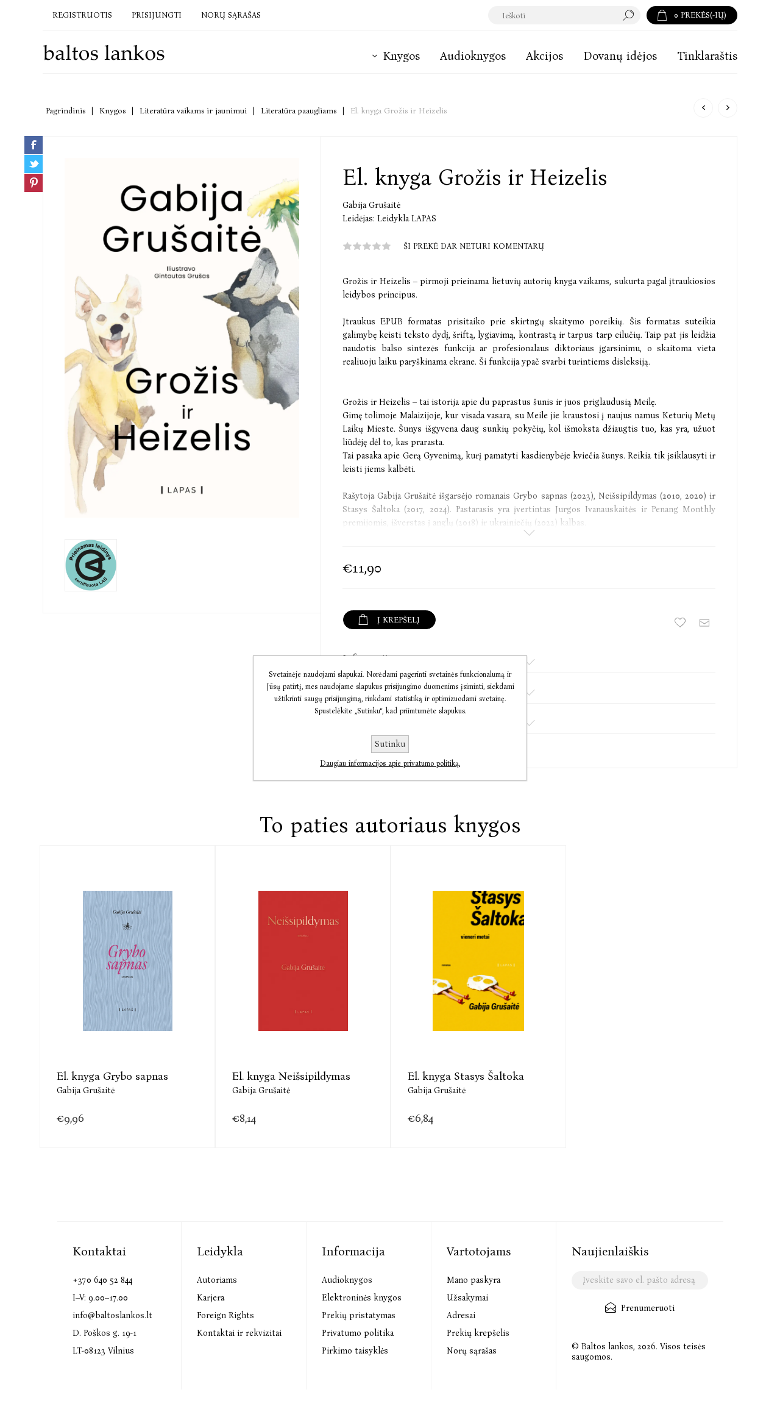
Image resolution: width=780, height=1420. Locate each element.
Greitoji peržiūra (97, 984)
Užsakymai (467, 1298)
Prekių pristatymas (358, 1315)
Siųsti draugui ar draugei (704, 622)
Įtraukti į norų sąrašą (680, 622)
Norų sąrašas (472, 1351)
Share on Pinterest (33, 183)
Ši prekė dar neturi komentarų (473, 246)
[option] (127, 996)
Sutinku (390, 744)
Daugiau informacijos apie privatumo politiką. (390, 763)
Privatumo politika (358, 1333)
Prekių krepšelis (478, 1333)
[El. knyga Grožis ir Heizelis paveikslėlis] (182, 338)
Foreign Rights (225, 1315)
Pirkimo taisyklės (355, 1351)
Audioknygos (347, 1280)
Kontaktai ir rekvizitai (239, 1333)
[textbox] (552, 15)
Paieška (631, 15)
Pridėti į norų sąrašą (158, 984)
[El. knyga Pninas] (703, 108)
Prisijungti (157, 15)
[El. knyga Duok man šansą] (727, 108)
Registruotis (82, 15)
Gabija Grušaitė (371, 205)
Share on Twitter (33, 164)
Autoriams (217, 1280)
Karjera (210, 1298)
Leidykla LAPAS (406, 218)
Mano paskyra (473, 1280)
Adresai (461, 1315)
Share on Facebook (33, 145)
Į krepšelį (127, 984)
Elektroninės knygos (362, 1298)
